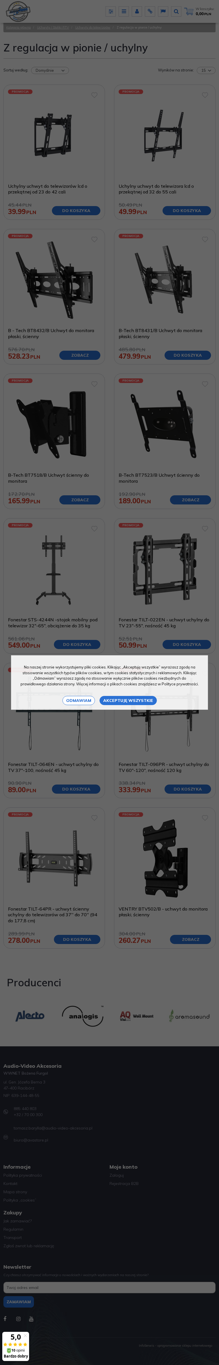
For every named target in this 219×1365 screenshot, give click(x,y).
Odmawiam (78, 700)
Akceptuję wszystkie (128, 700)
